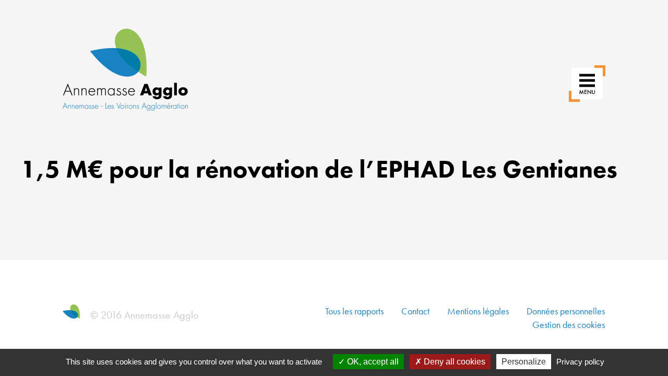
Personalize (524, 361)
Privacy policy (580, 361)
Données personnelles (566, 311)
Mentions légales (478, 311)
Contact (415, 311)
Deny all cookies (453, 361)
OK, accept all (372, 361)
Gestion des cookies (568, 325)
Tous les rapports (354, 311)
